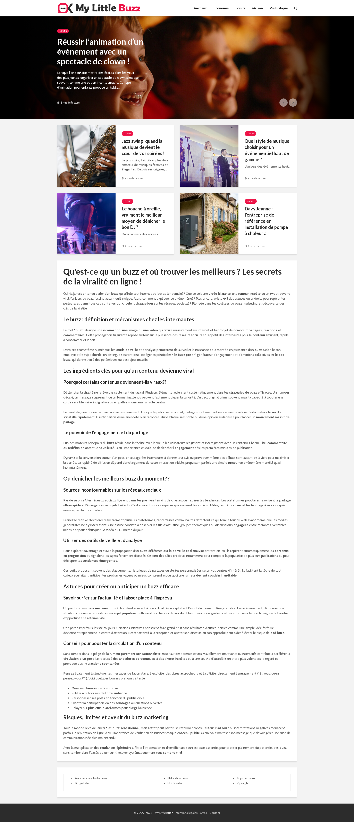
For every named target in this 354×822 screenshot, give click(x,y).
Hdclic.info (174, 783)
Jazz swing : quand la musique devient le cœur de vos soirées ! (143, 147)
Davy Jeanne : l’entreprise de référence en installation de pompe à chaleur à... (266, 221)
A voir (203, 813)
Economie (221, 8)
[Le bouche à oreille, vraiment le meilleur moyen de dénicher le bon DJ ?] (86, 223)
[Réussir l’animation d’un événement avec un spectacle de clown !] (177, 67)
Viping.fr (242, 783)
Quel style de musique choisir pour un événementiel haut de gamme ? (267, 150)
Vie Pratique (279, 8)
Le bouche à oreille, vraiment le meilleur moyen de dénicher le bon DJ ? (143, 218)
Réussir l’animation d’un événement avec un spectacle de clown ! (100, 51)
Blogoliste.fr (83, 783)
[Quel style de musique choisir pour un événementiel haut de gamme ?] (209, 156)
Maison (257, 8)
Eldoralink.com (177, 778)
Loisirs (240, 8)
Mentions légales (187, 813)
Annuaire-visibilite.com (91, 778)
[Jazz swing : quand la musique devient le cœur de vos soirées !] (86, 156)
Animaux (200, 8)
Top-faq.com (246, 778)
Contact (215, 813)
